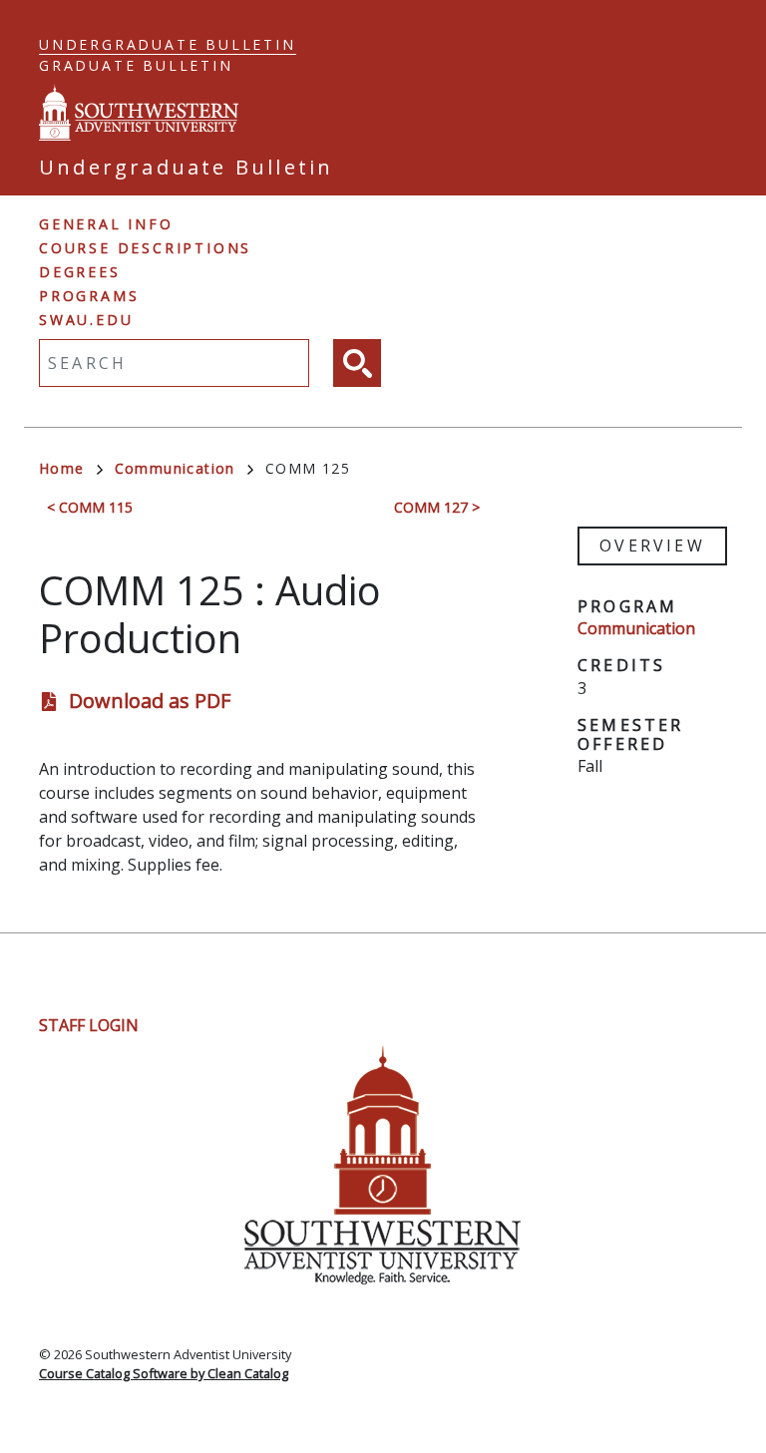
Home (62, 468)
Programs (89, 295)
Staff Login (89, 1025)
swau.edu (86, 319)
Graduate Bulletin (136, 65)
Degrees (80, 271)
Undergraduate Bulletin (167, 44)
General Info (106, 223)
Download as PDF (149, 700)
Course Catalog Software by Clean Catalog (163, 1373)
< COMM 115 (90, 507)
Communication (175, 468)
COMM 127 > (437, 507)
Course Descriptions (145, 247)
